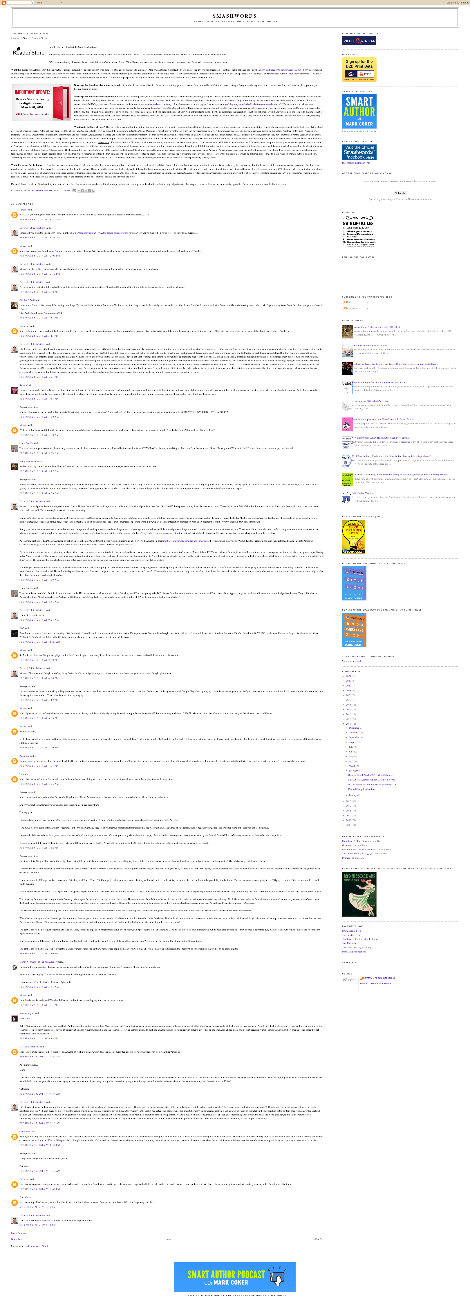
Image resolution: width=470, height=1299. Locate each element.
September (354, 737)
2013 (349, 801)
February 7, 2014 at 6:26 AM (39, 493)
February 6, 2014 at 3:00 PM (39, 292)
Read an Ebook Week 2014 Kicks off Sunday (370, 774)
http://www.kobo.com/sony (158, 104)
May (351, 756)
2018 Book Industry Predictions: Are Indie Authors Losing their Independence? (391, 456)
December (354, 727)
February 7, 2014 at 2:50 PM (39, 660)
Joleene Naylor (26, 1013)
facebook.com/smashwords (356, 162)
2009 (349, 820)
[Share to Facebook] (89, 191)
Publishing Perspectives (354, 951)
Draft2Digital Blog (351, 930)
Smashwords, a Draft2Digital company (250, 22)
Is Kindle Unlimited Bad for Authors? (370, 345)
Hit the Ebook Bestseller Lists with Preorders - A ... (373, 784)
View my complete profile (376, 983)
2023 (349, 680)
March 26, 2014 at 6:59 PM (37, 1225)
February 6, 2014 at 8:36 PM (39, 398)
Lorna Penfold (26, 443)
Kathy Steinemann (28, 461)
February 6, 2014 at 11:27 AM (39, 219)
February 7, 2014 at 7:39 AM (39, 579)
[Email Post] (74, 190)
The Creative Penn (351, 935)
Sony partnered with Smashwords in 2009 (280, 69)
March (352, 765)
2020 (349, 695)
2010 (349, 815)
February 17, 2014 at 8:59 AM (39, 1170)
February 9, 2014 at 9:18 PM (39, 1038)
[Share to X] (86, 191)
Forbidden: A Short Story (354, 841)
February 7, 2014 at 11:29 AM (39, 641)
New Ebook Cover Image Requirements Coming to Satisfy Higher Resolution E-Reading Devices (400, 474)
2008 (349, 825)
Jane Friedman (349, 943)
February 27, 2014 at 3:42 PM (39, 1189)
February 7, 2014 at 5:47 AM (39, 471)
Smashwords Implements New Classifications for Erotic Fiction (383, 419)
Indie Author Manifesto (363, 493)
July (351, 746)
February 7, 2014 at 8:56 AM (39, 601)
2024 (349, 676)
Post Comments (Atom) (36, 1245)
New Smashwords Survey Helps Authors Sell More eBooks (381, 437)
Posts (349, 302)
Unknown (24, 325)
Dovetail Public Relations (32, 227)
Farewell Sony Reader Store (362, 789)
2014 (349, 723)
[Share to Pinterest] (93, 191)
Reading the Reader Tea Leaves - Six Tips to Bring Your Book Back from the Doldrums (395, 363)
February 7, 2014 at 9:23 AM (39, 619)
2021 (349, 690)
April (352, 761)
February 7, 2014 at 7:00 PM (39, 747)
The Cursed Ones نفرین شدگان (357, 853)
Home (168, 1239)
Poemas (346, 857)
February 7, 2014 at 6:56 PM (39, 718)
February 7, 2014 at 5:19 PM (39, 699)
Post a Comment (19, 1233)
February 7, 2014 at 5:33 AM (39, 453)
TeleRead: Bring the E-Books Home (360, 939)
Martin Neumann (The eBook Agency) (38, 961)
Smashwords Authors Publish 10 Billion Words (371, 779)
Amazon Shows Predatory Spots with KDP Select (376, 327)
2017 (349, 709)
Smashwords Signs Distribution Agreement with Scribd (379, 382)
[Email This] (79, 191)
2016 (349, 714)
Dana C (23, 1197)
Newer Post (16, 1239)
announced (66, 54)
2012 (349, 805)
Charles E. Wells (27, 300)
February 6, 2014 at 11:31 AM (39, 237)
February (353, 770)
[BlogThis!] (82, 191)
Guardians (347, 845)
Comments (352, 308)
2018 (349, 704)
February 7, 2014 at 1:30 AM (39, 416)
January (353, 795)
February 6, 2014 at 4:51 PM (39, 317)
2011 (349, 810)
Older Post (318, 1239)
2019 (349, 699)
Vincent (23, 209)
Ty (20, 774)
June (351, 751)
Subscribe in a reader (352, 661)
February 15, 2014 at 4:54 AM (39, 1093)
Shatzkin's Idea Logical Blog (356, 947)
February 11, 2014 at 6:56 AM (39, 1056)
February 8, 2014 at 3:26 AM (39, 783)
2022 (349, 685)
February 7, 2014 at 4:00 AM (39, 435)
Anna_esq (24, 755)
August (353, 742)
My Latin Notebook (29, 1046)
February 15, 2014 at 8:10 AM (39, 1123)
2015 (349, 719)
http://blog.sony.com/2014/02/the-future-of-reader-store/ (252, 104)
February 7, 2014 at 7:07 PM (39, 765)
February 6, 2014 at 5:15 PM (39, 335)
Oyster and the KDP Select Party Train (370, 400)
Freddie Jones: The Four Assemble (359, 849)
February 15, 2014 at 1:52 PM (39, 1145)
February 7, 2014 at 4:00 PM (39, 678)
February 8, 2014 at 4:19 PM (39, 953)
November (354, 732)
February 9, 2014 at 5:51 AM (39, 986)
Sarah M (23, 385)
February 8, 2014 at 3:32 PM (39, 847)
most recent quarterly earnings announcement (185, 540)
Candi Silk (24, 1131)
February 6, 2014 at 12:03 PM (39, 255)
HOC (21, 628)
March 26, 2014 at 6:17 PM (37, 1207)
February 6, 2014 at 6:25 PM (39, 376)
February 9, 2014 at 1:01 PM (39, 1005)
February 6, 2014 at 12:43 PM (39, 273)
